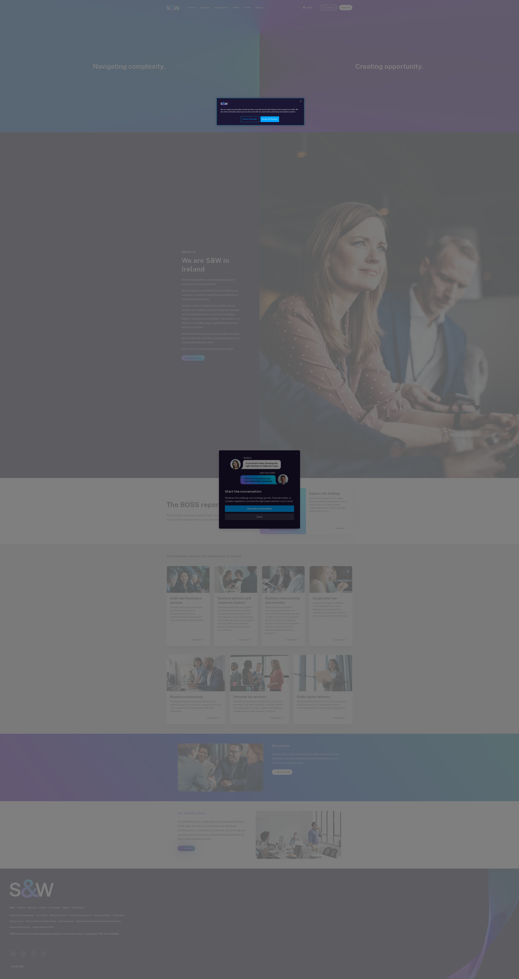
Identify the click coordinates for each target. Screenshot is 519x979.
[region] (260, 111)
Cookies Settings (250, 119)
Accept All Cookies (270, 119)
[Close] (301, 101)
